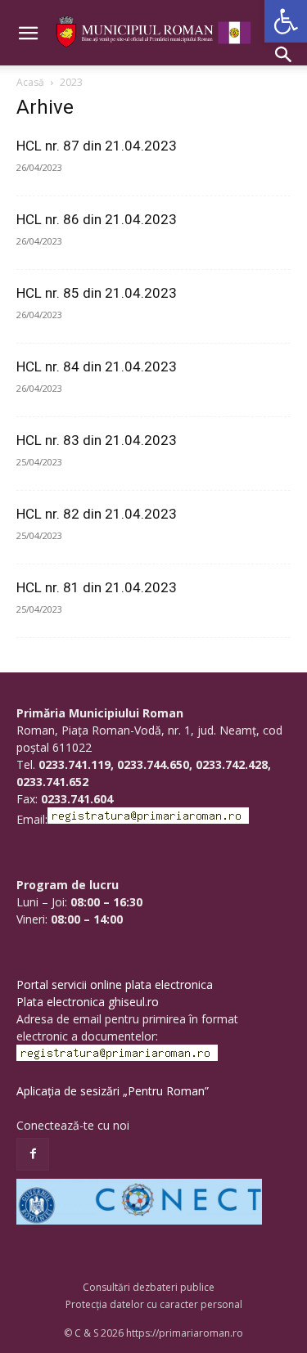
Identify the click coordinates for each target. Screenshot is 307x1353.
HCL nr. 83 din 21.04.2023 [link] (96, 440)
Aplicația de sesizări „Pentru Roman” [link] (112, 1091)
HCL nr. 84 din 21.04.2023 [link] (96, 366)
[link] (285, 21)
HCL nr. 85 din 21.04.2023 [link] (96, 293)
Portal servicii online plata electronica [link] (114, 984)
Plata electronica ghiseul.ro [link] (87, 1001)
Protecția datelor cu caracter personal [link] (153, 1304)
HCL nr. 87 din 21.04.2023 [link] (96, 145)
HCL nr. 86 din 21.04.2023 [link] (96, 219)
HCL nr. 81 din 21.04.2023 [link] (96, 587)
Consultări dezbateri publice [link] (148, 1287)
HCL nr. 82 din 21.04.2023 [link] (96, 514)
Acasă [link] (30, 82)
